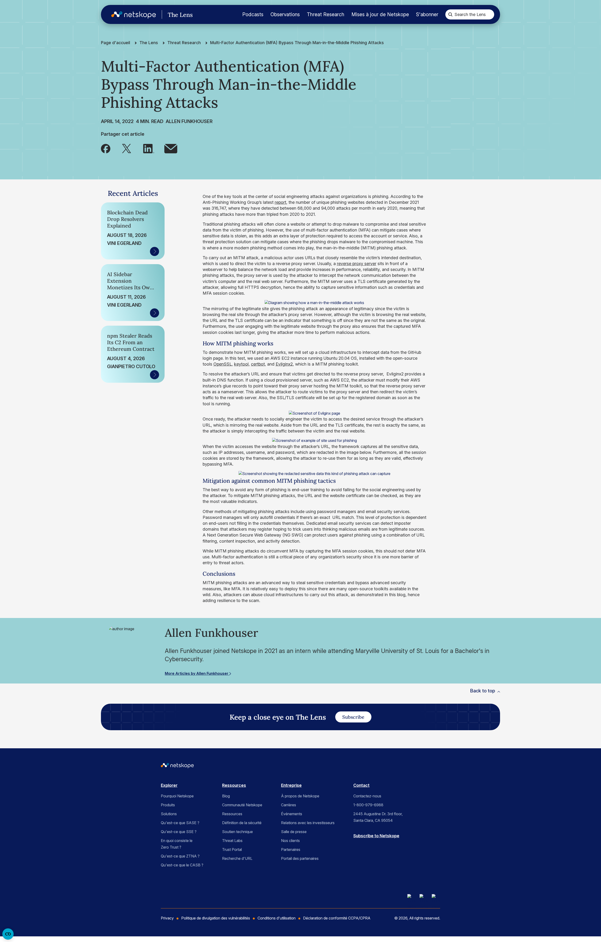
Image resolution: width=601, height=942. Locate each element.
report (280, 202)
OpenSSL (222, 364)
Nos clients (290, 840)
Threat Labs (232, 840)
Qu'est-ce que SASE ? (180, 822)
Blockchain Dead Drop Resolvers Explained (127, 219)
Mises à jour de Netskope (380, 14)
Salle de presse (294, 831)
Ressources (234, 785)
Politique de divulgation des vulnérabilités (215, 918)
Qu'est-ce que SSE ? (178, 831)
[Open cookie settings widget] (8, 934)
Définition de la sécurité (242, 822)
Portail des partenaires (300, 858)
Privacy (167, 918)
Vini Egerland (124, 243)
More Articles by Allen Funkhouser (197, 673)
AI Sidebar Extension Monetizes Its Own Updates (130, 281)
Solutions (169, 813)
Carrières (288, 805)
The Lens (148, 42)
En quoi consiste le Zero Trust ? (177, 843)
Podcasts (252, 14)
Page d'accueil (115, 42)
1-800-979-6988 (368, 805)
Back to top (482, 691)
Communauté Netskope (242, 805)
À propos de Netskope (300, 796)
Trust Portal (232, 849)
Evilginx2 (284, 364)
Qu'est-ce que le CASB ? (182, 865)
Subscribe (353, 717)
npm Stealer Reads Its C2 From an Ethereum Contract (130, 342)
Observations (285, 14)
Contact (361, 785)
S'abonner (427, 14)
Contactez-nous (367, 796)
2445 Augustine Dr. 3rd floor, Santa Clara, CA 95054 (378, 817)
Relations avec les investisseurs (308, 822)
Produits (168, 805)
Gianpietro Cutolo (131, 366)
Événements (291, 813)
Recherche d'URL (237, 858)
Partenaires (290, 849)
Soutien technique (237, 831)
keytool (241, 364)
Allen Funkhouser (189, 121)
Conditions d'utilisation (277, 918)
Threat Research (325, 14)
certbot (258, 364)
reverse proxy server (356, 263)
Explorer (169, 785)
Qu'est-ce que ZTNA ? (180, 856)
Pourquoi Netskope (177, 796)
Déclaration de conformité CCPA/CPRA (336, 918)
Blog (226, 796)
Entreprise (291, 785)
